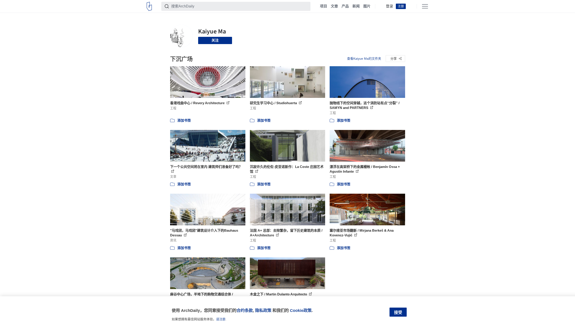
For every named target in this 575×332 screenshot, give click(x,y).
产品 (345, 6)
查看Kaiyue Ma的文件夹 (364, 58)
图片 (367, 6)
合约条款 (245, 310)
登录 (389, 6)
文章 (334, 6)
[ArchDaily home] (149, 6)
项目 (323, 6)
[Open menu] (425, 6)
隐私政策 (263, 310)
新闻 (356, 6)
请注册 (220, 319)
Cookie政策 (301, 310)
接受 (398, 312)
